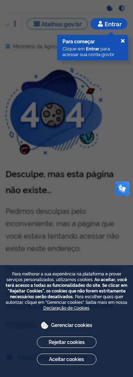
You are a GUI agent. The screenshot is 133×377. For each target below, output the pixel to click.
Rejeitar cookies (67, 341)
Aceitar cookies (66, 358)
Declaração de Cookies (66, 308)
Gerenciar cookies (71, 324)
